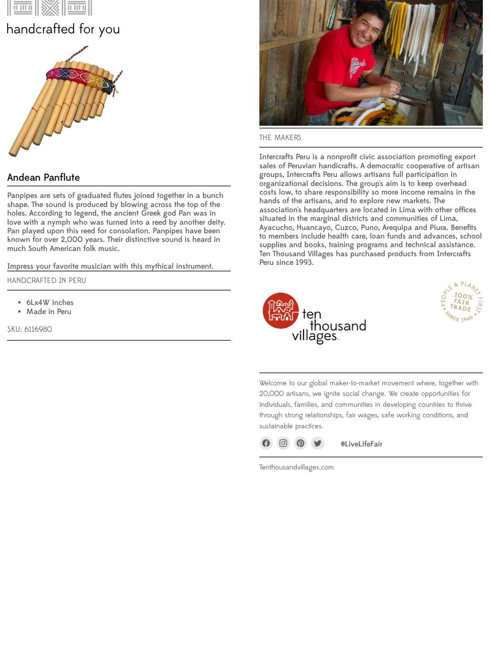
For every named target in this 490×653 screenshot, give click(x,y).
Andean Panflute (43, 177)
